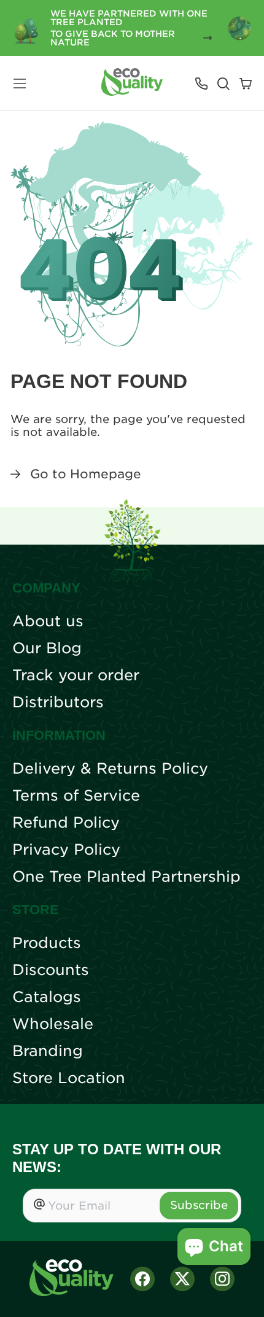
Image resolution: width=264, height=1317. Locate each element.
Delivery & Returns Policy (110, 768)
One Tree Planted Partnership (126, 876)
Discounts (50, 970)
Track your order (75, 675)
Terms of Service (76, 795)
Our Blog (47, 648)
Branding (47, 1051)
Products (46, 943)
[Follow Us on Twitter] (182, 1279)
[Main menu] (19, 83)
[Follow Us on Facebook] (142, 1279)
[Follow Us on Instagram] (222, 1279)
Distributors (58, 702)
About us (47, 621)
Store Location (68, 1078)
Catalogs (46, 997)
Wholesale (52, 1024)
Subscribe (199, 1205)
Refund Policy (66, 822)
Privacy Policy (66, 849)
